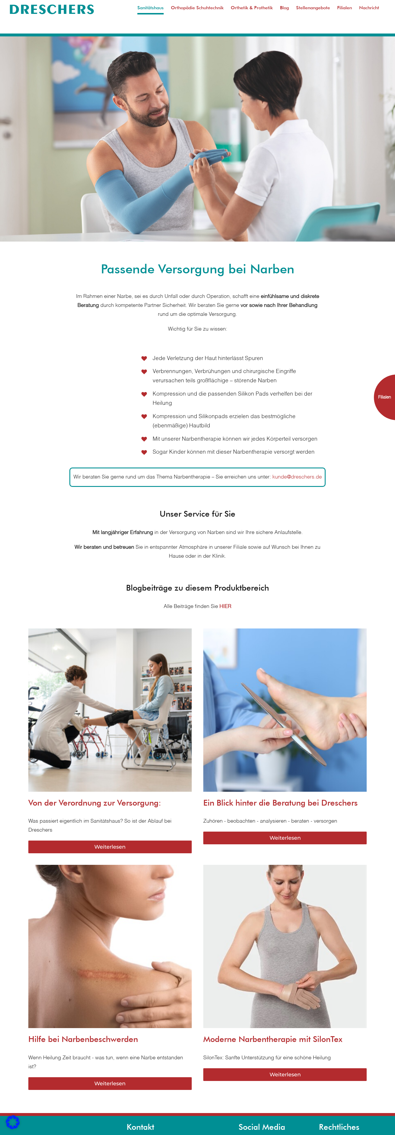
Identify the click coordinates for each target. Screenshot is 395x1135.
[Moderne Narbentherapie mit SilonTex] (285, 869)
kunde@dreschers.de (297, 477)
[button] (12, 1122)
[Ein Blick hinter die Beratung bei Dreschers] (285, 632)
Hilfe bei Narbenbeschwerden (83, 1039)
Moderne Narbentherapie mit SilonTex (272, 1039)
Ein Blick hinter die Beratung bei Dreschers (280, 803)
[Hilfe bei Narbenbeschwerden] (110, 869)
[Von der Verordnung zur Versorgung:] (110, 632)
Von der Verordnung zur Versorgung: (94, 803)
